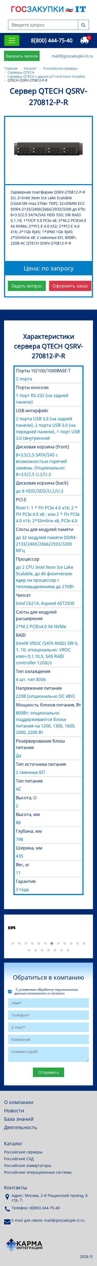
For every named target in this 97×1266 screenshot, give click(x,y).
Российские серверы (23, 1152)
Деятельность (20, 1127)
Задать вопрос (26, 286)
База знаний (19, 1119)
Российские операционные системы (38, 1172)
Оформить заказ (70, 286)
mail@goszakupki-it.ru (72, 56)
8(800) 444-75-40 (51, 40)
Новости (14, 1110)
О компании (18, 1102)
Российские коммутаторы (27, 1165)
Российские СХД (19, 1158)
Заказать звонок (22, 56)
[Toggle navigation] (11, 40)
